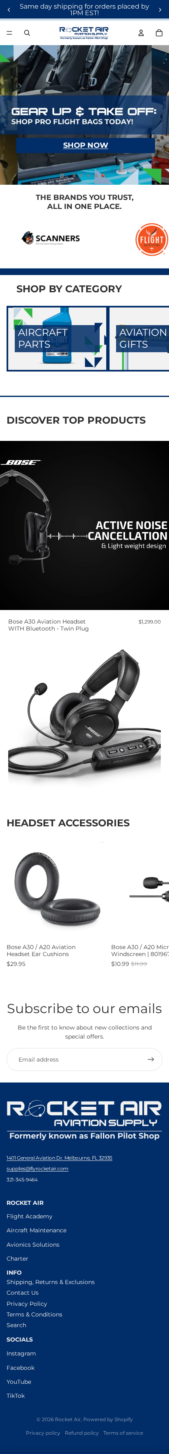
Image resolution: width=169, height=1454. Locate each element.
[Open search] (27, 33)
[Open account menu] (141, 33)
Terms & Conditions (34, 1314)
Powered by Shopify (108, 1419)
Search (16, 1325)
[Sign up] (151, 1059)
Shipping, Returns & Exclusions (51, 1282)
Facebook (20, 1367)
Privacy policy (43, 1433)
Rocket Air (68, 1419)
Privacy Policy (27, 1303)
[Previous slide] (9, 10)
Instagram (21, 1353)
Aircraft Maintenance (36, 1230)
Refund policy (82, 1433)
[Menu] (9, 32)
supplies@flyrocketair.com (38, 1168)
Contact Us (23, 1292)
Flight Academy (30, 1216)
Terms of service (123, 1433)
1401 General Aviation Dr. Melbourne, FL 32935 (59, 1158)
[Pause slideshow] (62, 176)
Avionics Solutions (33, 1244)
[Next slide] (160, 10)
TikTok (16, 1395)
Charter (17, 1258)
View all (151, 824)
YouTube (19, 1381)
